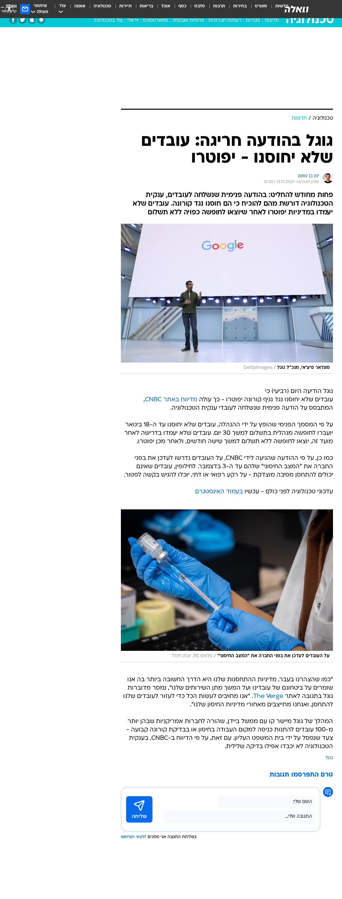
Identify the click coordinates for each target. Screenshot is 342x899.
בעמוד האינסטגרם (219, 492)
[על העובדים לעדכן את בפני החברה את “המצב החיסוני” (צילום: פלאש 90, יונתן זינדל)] (227, 585)
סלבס (199, 6)
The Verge (268, 696)
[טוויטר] (22, 20)
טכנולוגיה (102, 6)
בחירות (240, 6)
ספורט (261, 6)
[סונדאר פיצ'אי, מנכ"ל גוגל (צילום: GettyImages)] (227, 299)
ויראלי (133, 20)
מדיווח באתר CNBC (171, 400)
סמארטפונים (155, 20)
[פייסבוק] (13, 20)
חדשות (272, 20)
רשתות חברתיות (224, 20)
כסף (182, 6)
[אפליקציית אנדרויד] (41, 20)
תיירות (125, 6)
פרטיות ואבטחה (188, 20)
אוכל (165, 6)
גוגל (329, 758)
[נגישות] (9, 9)
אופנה (80, 6)
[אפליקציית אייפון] (32, 20)
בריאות (146, 6)
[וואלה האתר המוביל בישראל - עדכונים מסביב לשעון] (297, 9)
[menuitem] (257, 9)
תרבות (219, 6)
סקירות (253, 20)
